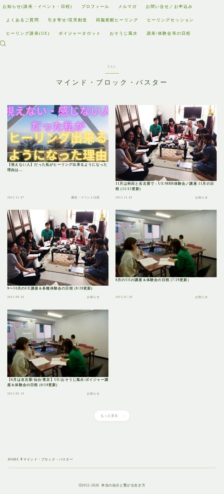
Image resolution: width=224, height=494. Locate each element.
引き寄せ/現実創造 (67, 20)
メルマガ (127, 6)
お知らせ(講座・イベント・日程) (38, 6)
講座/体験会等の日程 (169, 33)
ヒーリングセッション (170, 20)
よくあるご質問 (22, 20)
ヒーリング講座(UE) (28, 33)
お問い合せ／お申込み (169, 6)
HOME (13, 459)
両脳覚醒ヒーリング (117, 20)
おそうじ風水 (124, 33)
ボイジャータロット (80, 33)
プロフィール (95, 6)
